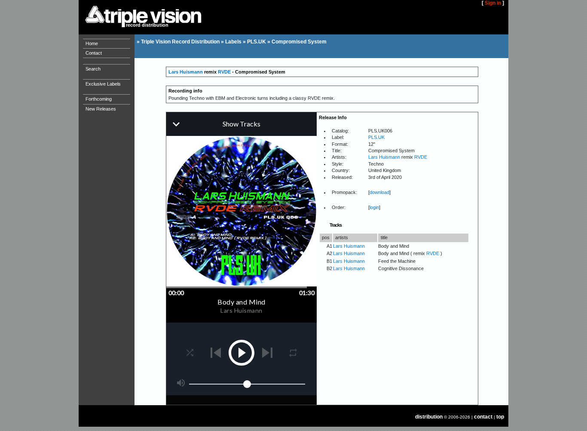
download (379, 192)
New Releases (101, 108)
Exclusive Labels (103, 83)
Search (93, 68)
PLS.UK (256, 42)
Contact (94, 52)
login (374, 207)
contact (483, 417)
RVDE (224, 71)
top (500, 417)
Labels (233, 42)
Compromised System (299, 42)
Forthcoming (99, 99)
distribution (429, 417)
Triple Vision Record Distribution (180, 42)
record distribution (147, 25)
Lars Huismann (185, 71)
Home (92, 43)
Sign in (493, 3)
